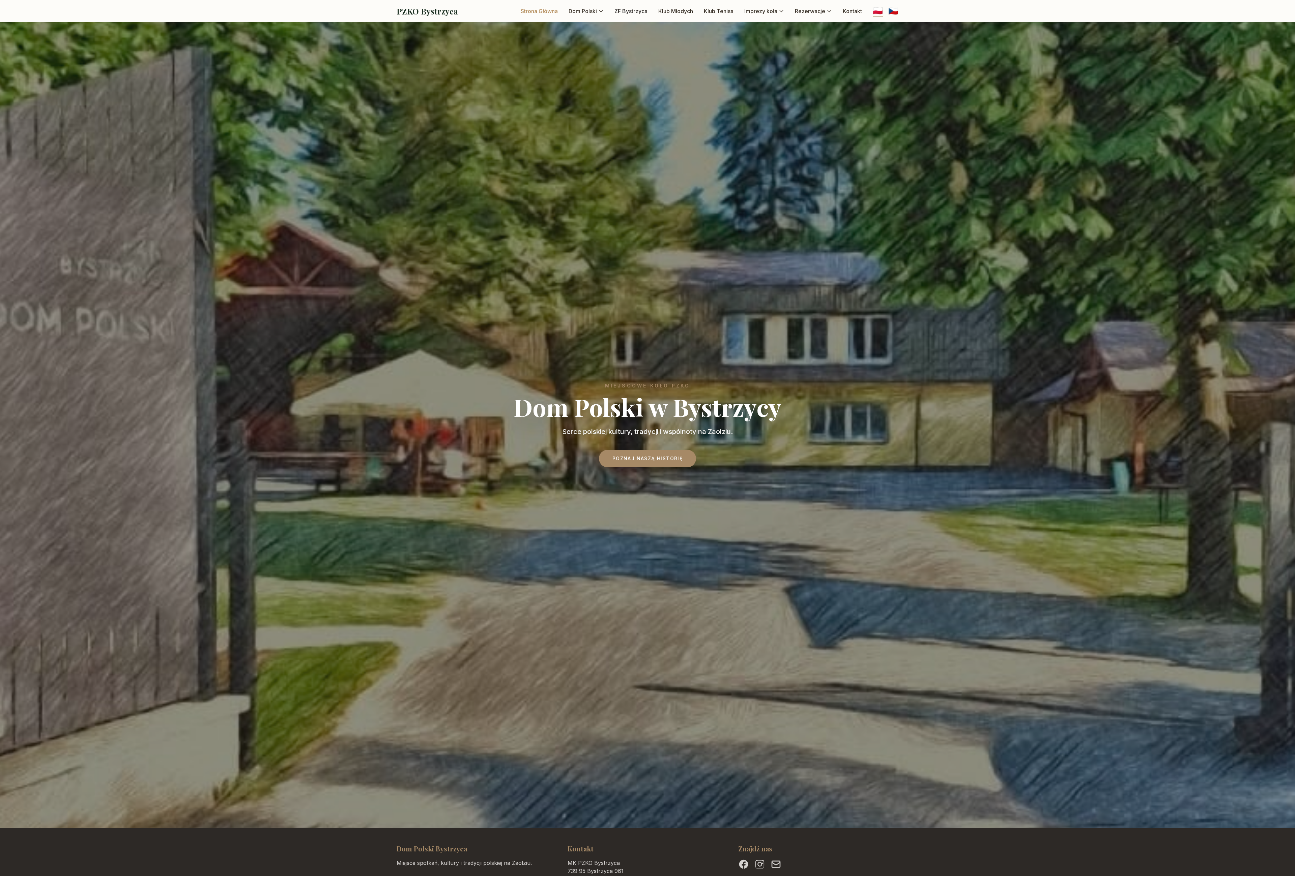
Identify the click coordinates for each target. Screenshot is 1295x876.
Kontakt (852, 11)
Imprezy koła (760, 11)
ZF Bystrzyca (631, 11)
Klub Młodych (675, 11)
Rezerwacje (810, 11)
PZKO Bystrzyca (427, 11)
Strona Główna (539, 11)
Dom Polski (583, 11)
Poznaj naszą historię (647, 458)
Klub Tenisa (718, 11)
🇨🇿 (893, 11)
